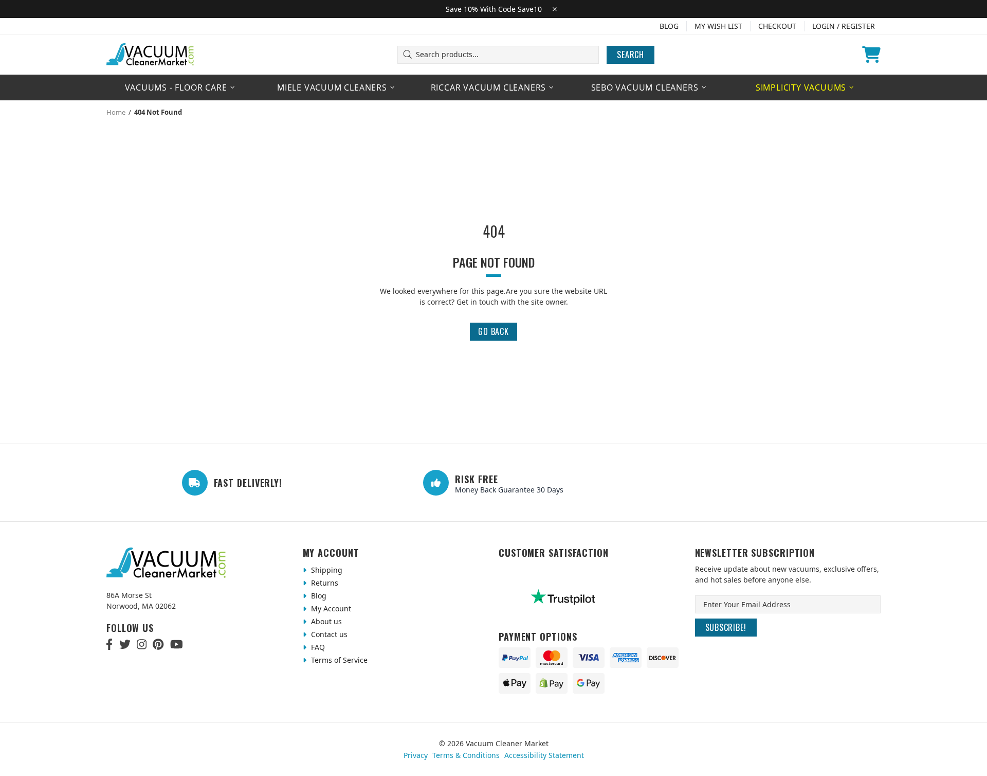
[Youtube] (176, 644)
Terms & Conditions (466, 755)
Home (115, 112)
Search (630, 54)
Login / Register (843, 26)
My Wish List (718, 26)
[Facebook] (109, 644)
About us (325, 621)
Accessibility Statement (544, 755)
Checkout (777, 26)
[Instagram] (142, 644)
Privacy (416, 755)
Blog (669, 26)
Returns (323, 583)
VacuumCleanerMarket (150, 54)
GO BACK (493, 331)
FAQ (317, 647)
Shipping (325, 570)
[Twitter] (125, 644)
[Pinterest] (158, 644)
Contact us (328, 634)
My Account (330, 608)
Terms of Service (338, 660)
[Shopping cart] (871, 54)
